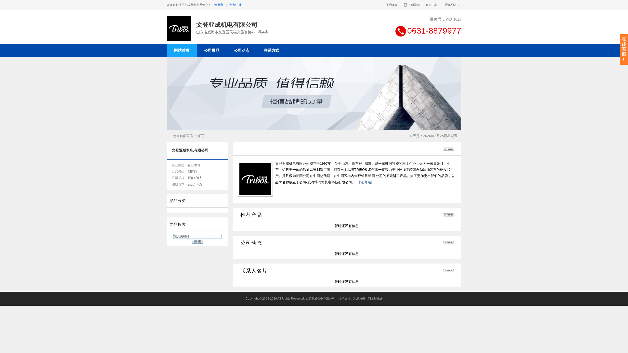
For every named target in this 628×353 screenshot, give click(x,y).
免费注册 (235, 5)
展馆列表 (451, 5)
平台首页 (392, 5)
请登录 (218, 5)
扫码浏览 (413, 5)
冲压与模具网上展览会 (368, 298)
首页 (200, 136)
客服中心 (431, 5)
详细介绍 (364, 182)
